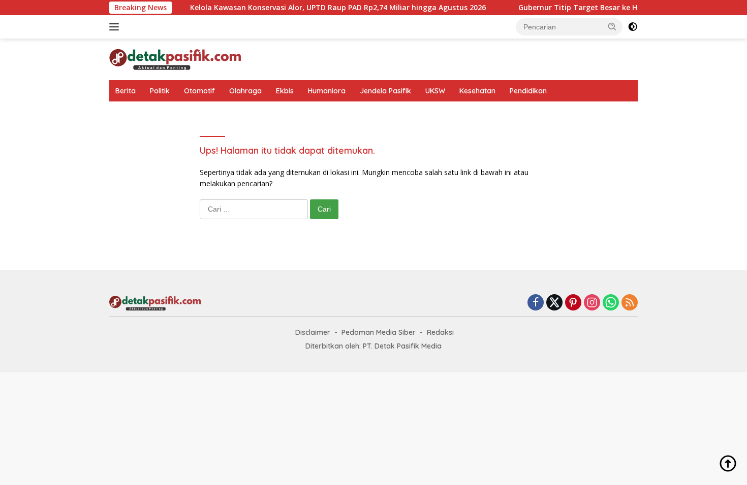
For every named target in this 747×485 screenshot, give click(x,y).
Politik (160, 90)
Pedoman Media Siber (378, 332)
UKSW (435, 90)
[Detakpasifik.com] (175, 58)
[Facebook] (535, 303)
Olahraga (245, 90)
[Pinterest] (573, 303)
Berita (125, 90)
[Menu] (116, 27)
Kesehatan (477, 90)
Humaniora (327, 90)
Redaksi (440, 332)
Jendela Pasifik (385, 90)
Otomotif (199, 90)
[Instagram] (592, 303)
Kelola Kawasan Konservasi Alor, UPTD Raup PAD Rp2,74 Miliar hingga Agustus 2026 (328, 7)
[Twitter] (554, 303)
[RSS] (629, 303)
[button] (612, 26)
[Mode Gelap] (633, 27)
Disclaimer (312, 332)
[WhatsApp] (611, 303)
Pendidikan (528, 90)
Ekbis (285, 90)
